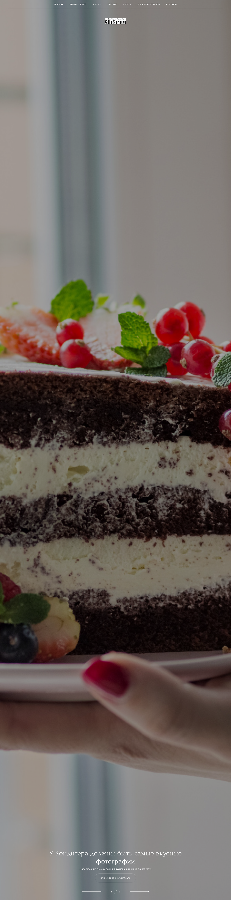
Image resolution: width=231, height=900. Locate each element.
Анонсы (97, 4)
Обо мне (112, 4)
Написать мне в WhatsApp (115, 878)
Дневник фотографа (149, 4)
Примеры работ (77, 4)
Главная (58, 4)
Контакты (171, 4)
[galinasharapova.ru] (115, 21)
